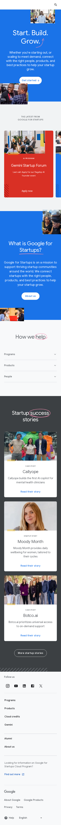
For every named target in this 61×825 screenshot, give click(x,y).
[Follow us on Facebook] (32, 685)
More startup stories (30, 653)
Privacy (8, 807)
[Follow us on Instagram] (7, 685)
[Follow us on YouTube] (16, 685)
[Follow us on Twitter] (40, 685)
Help (11, 817)
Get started (29, 80)
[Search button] (55, 4)
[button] (30, 354)
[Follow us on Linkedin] (24, 685)
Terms (19, 807)
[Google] (9, 791)
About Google (12, 800)
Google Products (33, 800)
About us (30, 296)
